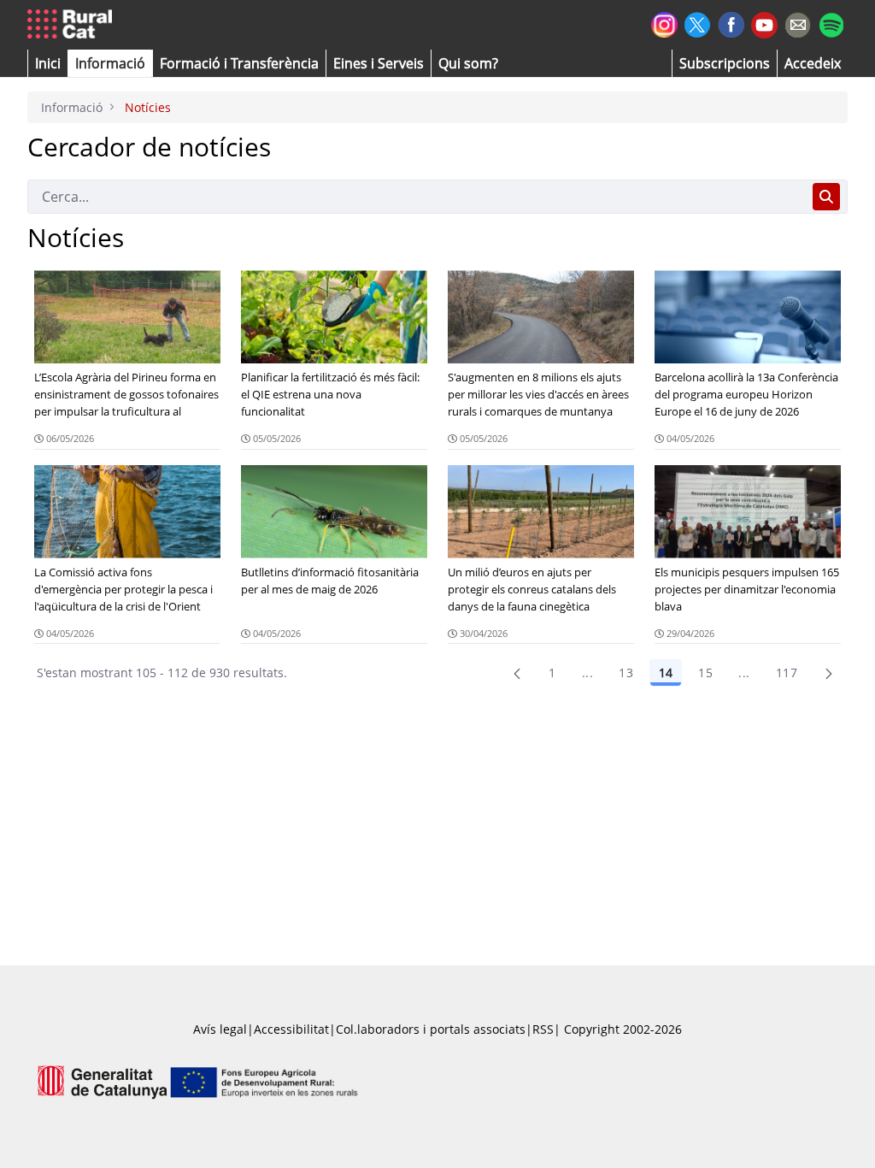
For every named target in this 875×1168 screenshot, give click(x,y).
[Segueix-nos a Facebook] (731, 23)
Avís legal (220, 1029)
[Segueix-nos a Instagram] (664, 23)
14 (665, 672)
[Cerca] (826, 196)
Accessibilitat (291, 1029)
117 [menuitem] (786, 672)
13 (626, 672)
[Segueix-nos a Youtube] (764, 23)
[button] (48, 63)
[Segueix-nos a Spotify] (831, 23)
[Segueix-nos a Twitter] (697, 23)
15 (705, 672)
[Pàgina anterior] (517, 673)
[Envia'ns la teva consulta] (797, 23)
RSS (543, 1029)
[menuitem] (239, 63)
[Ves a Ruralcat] (73, 25)
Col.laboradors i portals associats (431, 1029)
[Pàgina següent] (828, 673)
